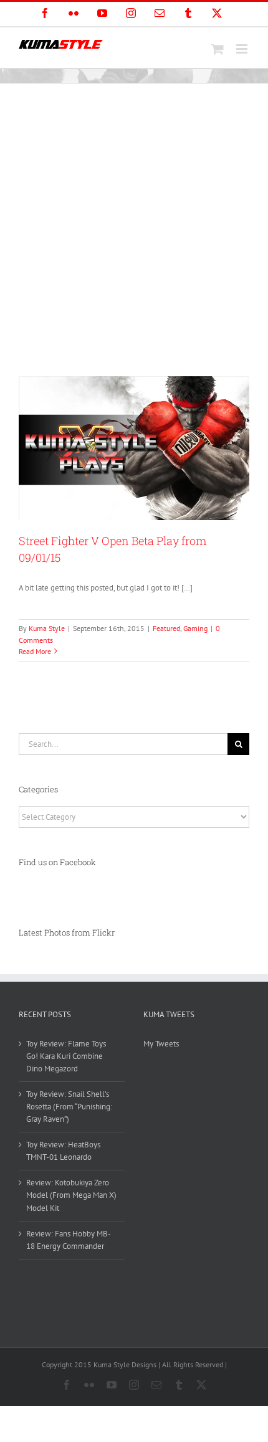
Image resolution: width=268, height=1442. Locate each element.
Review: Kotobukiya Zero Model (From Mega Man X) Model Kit (71, 1195)
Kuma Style (47, 628)
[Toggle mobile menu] (242, 48)
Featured (166, 628)
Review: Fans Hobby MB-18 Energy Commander (68, 1239)
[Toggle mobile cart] (217, 48)
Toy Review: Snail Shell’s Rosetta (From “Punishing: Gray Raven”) (69, 1106)
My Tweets (161, 1043)
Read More (35, 651)
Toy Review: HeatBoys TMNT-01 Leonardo (63, 1150)
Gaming (195, 628)
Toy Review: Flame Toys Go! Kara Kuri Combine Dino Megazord (66, 1056)
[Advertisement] (134, 224)
